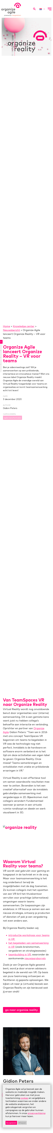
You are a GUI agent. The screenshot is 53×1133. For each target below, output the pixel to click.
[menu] (49, 9)
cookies (24, 1098)
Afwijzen (22, 1123)
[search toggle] (34, 8)
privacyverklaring (36, 1113)
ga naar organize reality (21, 1010)
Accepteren (11, 1123)
